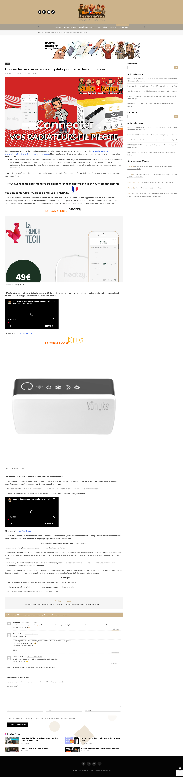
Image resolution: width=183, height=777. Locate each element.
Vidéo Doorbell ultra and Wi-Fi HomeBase (158, 182)
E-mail (49, 710)
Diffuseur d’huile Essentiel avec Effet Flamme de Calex (100, 748)
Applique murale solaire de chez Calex (34, 748)
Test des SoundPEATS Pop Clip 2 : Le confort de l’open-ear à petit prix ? (152, 91)
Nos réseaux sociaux (87, 27)
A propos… (124, 27)
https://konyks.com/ (25, 531)
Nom (9, 710)
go (176, 68)
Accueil (58, 27)
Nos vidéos (102, 27)
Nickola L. (9, 73)
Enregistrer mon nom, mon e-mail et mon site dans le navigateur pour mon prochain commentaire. (43, 718)
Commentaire (12, 686)
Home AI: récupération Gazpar (149, 188)
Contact (114, 26)
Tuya (7, 64)
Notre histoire (70, 27)
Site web (88, 710)
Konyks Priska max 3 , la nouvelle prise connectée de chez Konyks (33, 667)
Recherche (132, 64)
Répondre (116, 629)
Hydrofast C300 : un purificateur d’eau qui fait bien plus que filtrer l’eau (152, 86)
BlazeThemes (107, 770)
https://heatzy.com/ (24, 333)
